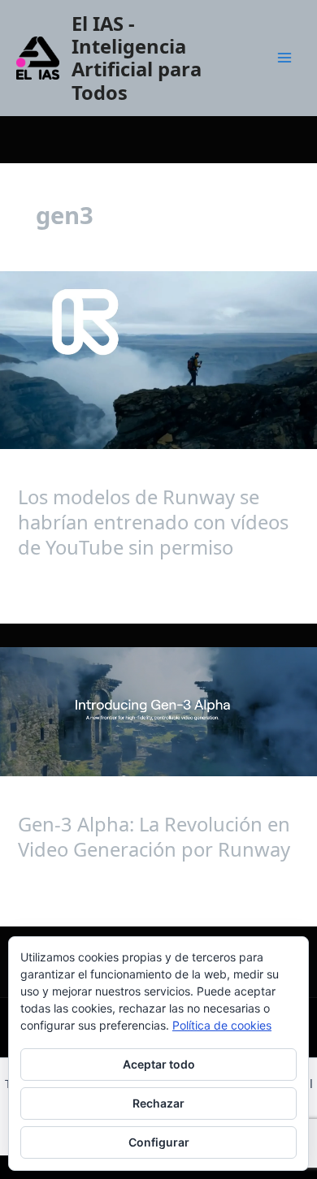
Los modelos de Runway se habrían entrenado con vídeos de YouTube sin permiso (153, 522)
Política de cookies (221, 1025)
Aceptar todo (159, 1064)
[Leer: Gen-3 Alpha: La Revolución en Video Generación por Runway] (158, 711)
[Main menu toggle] (284, 57)
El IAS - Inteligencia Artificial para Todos (137, 58)
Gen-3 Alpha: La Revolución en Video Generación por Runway (154, 836)
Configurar (158, 1142)
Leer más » (48, 585)
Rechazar (158, 1103)
